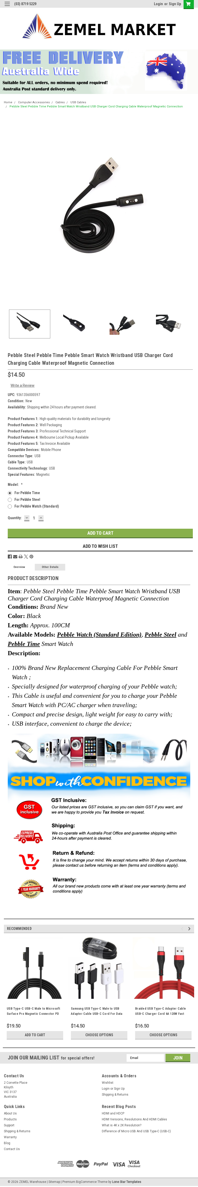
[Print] (21, 557)
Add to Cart (35, 1035)
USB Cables (78, 102)
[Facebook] (10, 557)
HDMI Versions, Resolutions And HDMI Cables (134, 1119)
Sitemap (54, 1182)
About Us (10, 1113)
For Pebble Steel (27, 499)
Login (158, 4)
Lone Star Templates (126, 1182)
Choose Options (99, 1035)
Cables (60, 102)
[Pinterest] (31, 557)
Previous (8, 210)
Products (10, 1119)
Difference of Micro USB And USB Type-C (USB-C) (136, 1131)
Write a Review (23, 385)
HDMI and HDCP (113, 1113)
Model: (15, 484)
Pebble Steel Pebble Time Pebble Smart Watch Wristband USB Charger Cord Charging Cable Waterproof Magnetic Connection (96, 106)
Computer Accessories (34, 102)
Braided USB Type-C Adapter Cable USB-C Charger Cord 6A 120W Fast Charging (160, 1014)
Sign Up (175, 4)
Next (190, 210)
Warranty (10, 1137)
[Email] (15, 557)
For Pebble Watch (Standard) (36, 506)
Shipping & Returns (115, 1094)
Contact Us (12, 1149)
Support (9, 1125)
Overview (19, 567)
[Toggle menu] (7, 7)
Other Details (50, 567)
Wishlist (107, 1083)
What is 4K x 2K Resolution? (121, 1125)
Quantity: (15, 518)
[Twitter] (26, 557)
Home (8, 102)
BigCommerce (86, 1182)
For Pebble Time (27, 493)
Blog (7, 1143)
